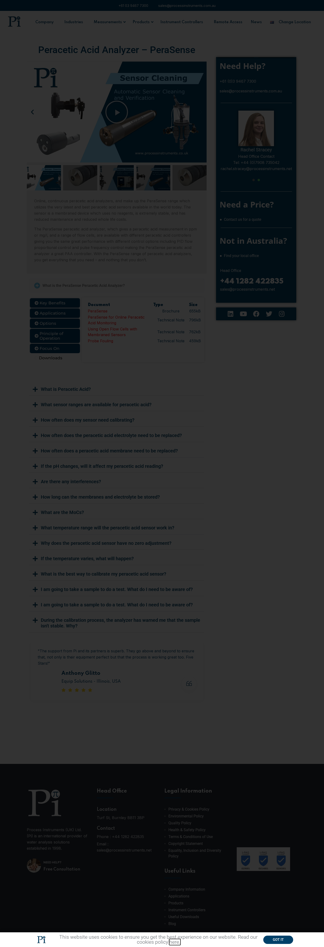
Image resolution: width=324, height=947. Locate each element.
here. (174, 942)
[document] (162, 473)
